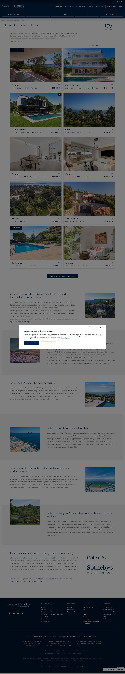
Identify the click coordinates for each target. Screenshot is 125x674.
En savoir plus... (65, 338)
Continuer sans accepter (96, 327)
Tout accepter (31, 343)
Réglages (48, 343)
